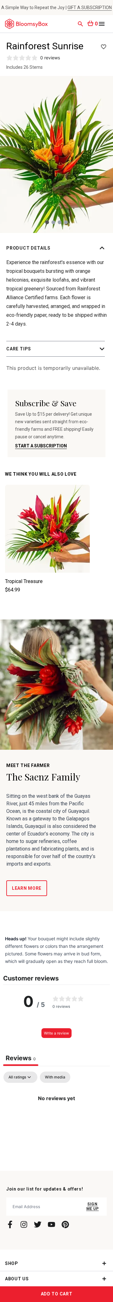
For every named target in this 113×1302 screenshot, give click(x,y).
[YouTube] (51, 1224)
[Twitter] (37, 1224)
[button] (56, 248)
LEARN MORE (26, 888)
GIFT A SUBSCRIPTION (89, 7)
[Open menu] (101, 24)
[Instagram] (24, 1224)
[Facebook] (10, 1224)
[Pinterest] (65, 1224)
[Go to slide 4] (66, 222)
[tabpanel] (56, 1119)
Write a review (56, 1033)
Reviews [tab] (21, 1058)
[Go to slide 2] (53, 222)
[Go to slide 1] (47, 222)
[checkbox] (55, 1077)
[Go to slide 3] (60, 222)
